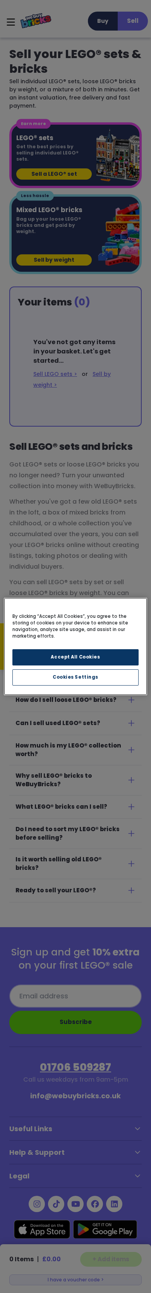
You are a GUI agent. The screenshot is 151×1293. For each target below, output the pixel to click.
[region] (76, 646)
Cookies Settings (75, 677)
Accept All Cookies (75, 657)
